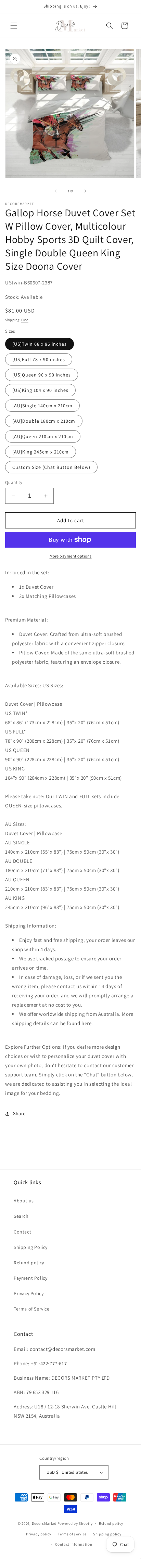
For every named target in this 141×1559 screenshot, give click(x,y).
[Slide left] (55, 191)
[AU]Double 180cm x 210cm (43, 421)
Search (21, 1216)
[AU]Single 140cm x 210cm (42, 405)
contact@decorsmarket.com (62, 1349)
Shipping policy (107, 1534)
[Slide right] (85, 191)
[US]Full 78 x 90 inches (38, 359)
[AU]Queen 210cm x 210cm (42, 436)
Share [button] (19, 1113)
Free (24, 320)
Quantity (13, 482)
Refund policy (29, 1263)
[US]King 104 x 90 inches (40, 390)
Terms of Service (32, 1309)
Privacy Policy (28, 1293)
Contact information (73, 1544)
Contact (22, 1232)
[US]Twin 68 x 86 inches (39, 344)
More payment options (71, 556)
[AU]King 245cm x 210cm (40, 452)
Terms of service (72, 1534)
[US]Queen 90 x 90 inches (41, 375)
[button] (13, 25)
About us (24, 1201)
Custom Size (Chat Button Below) (51, 467)
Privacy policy (38, 1534)
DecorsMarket (44, 1523)
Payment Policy (30, 1278)
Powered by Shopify (75, 1523)
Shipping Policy (31, 1247)
